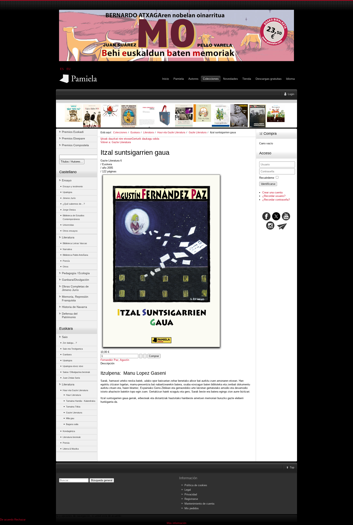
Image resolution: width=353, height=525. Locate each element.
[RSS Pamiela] (270, 228)
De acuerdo (6, 519)
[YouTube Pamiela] (286, 219)
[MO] (176, 60)
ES (62, 69)
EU (68, 69)
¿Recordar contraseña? (276, 199)
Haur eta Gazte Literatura (171, 132)
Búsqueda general (101, 480)
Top (292, 467)
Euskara (135, 132)
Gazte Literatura (198, 132)
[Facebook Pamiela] (266, 219)
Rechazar (20, 519)
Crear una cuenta (272, 192)
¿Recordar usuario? (273, 195)
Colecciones (120, 132)
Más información (176, 523)
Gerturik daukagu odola (145, 138)
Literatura (148, 132)
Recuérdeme (266, 177)
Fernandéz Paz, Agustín (115, 359)
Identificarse (268, 183)
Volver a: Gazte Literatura (116, 142)
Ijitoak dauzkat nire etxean (116, 138)
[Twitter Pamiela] (290, 219)
